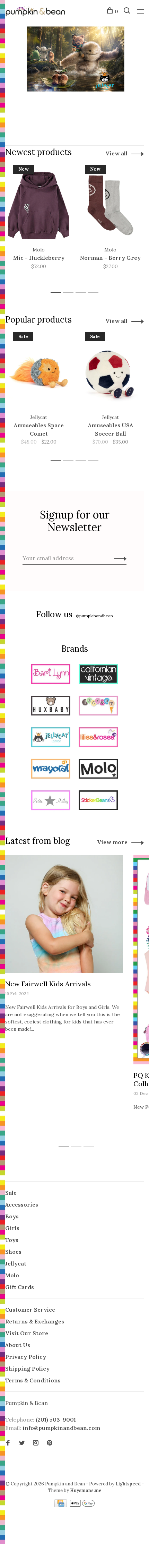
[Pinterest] (49, 1443)
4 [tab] (95, 293)
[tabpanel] (38, 225)
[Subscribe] (118, 558)
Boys (12, 1216)
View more (112, 842)
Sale (11, 1192)
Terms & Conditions (33, 1380)
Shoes (13, 1251)
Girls (12, 1228)
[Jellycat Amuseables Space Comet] (38, 373)
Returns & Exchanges (34, 1321)
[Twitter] (22, 1443)
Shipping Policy (27, 1368)
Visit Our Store (26, 1333)
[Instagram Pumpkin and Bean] (35, 1443)
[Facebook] (8, 1443)
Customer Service (30, 1309)
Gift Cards (19, 1287)
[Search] (128, 11)
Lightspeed (128, 1484)
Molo (12, 1275)
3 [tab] (82, 293)
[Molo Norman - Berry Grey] (110, 205)
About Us (17, 1344)
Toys (11, 1239)
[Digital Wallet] (82, 1505)
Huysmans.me (86, 1490)
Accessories (21, 1204)
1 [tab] (57, 293)
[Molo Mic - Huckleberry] (38, 205)
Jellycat (15, 1263)
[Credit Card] (61, 1505)
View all (116, 153)
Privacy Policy (25, 1356)
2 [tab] (70, 293)
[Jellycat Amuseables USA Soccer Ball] (110, 373)
